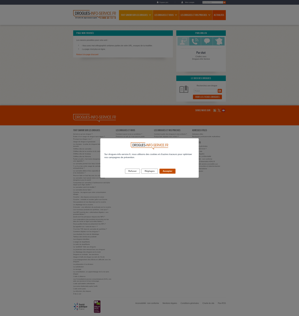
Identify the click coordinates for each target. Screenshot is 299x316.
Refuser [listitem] (132, 171)
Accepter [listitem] (167, 171)
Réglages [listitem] (150, 171)
